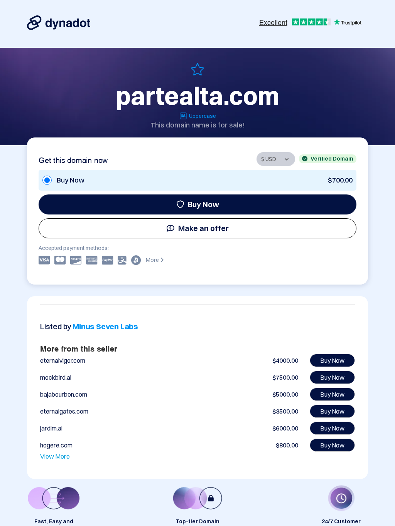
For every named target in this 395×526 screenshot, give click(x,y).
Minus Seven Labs (105, 326)
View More (55, 456)
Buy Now (203, 204)
